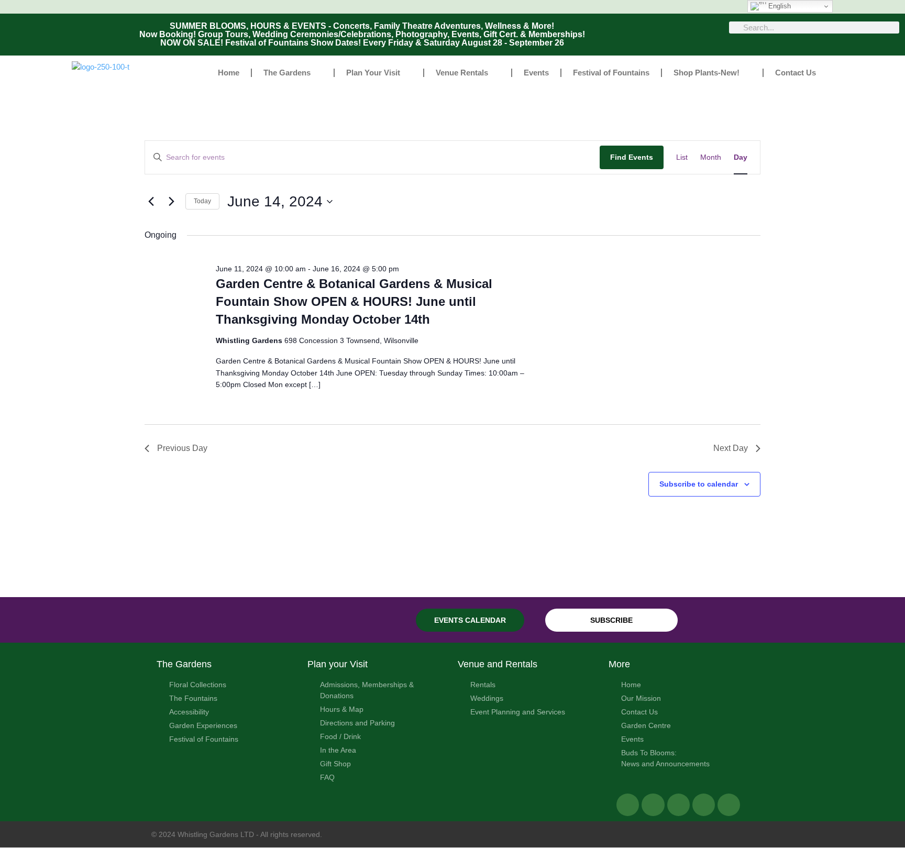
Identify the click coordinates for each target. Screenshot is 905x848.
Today (202, 201)
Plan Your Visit (373, 72)
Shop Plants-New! (707, 72)
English (778, 6)
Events (536, 72)
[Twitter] (653, 805)
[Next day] (171, 201)
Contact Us (795, 72)
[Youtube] (729, 805)
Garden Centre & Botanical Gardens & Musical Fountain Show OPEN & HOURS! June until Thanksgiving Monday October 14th (354, 301)
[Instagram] (703, 805)
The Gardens (287, 72)
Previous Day (182, 448)
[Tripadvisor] (678, 805)
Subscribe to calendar (698, 484)
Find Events (631, 157)
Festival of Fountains (611, 72)
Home (228, 72)
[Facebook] (627, 805)
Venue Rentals (462, 72)
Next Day (730, 448)
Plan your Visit (337, 664)
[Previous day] (151, 201)
